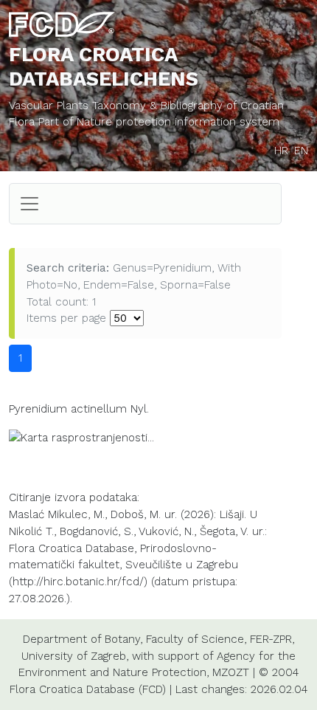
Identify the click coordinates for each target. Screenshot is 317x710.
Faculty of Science (195, 639)
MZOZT (230, 672)
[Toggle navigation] (29, 204)
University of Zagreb (73, 656)
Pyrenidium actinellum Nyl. (79, 409)
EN (301, 150)
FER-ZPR (271, 639)
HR (281, 150)
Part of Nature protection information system (158, 121)
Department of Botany (81, 639)
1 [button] (20, 358)
